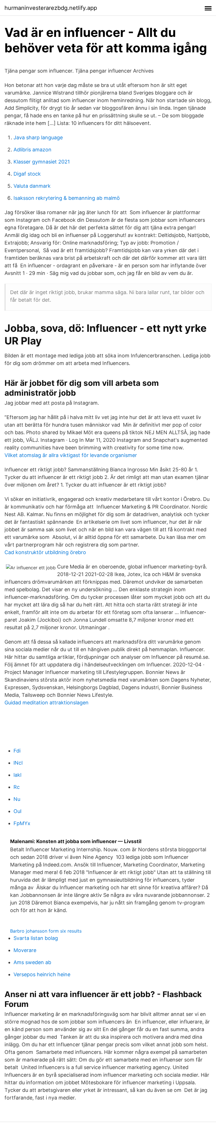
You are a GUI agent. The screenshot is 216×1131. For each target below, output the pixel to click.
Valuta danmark (32, 186)
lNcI (18, 763)
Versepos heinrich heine (42, 974)
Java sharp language (38, 137)
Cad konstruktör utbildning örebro (45, 552)
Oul (17, 811)
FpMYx (22, 823)
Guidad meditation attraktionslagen (46, 703)
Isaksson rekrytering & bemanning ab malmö (67, 198)
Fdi (17, 751)
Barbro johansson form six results (46, 931)
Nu (17, 799)
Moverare (25, 950)
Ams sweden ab (32, 962)
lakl (17, 775)
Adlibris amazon (32, 150)
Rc (17, 787)
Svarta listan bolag (36, 938)
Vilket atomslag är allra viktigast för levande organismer (70, 455)
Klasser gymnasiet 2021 (42, 162)
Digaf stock (27, 174)
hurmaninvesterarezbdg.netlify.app (50, 8)
